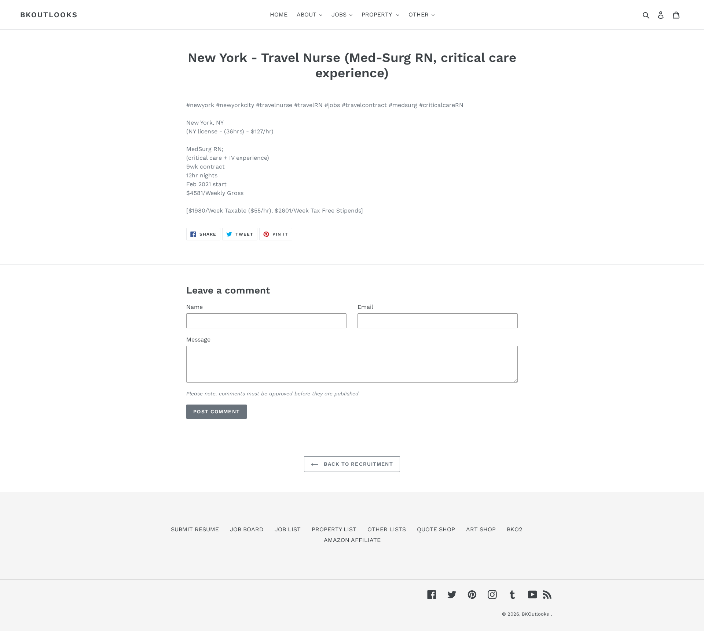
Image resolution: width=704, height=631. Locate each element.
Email (365, 306)
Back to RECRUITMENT (357, 464)
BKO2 (514, 529)
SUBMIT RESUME (195, 529)
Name (194, 306)
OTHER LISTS (386, 529)
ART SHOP (481, 529)
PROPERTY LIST (334, 529)
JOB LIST (288, 529)
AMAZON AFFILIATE (352, 539)
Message (198, 339)
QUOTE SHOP (436, 529)
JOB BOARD (247, 529)
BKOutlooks (49, 14)
